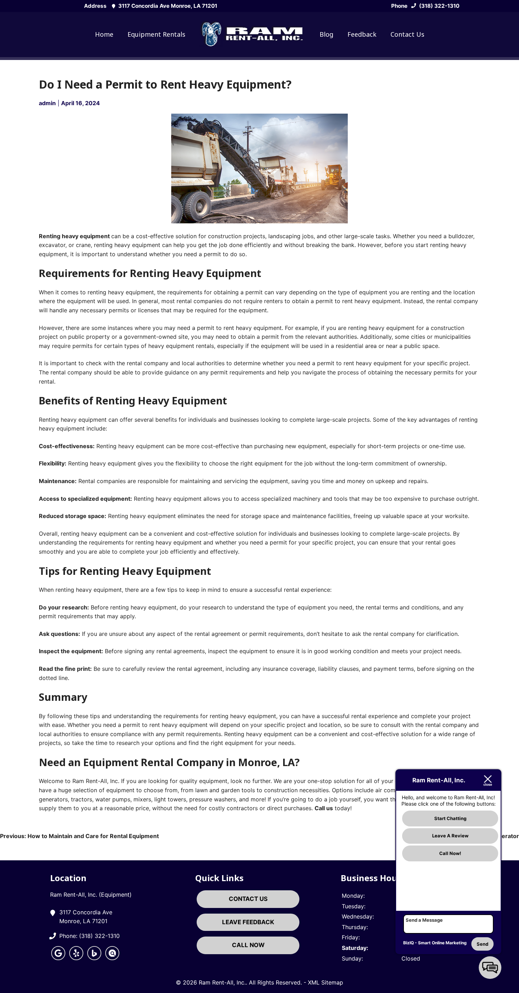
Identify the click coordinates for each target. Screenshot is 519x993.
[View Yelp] (76, 958)
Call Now (248, 945)
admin (47, 103)
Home (104, 34)
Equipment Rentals (156, 34)
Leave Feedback (248, 922)
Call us (324, 808)
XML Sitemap (325, 982)
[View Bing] (94, 958)
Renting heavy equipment (74, 236)
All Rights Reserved (274, 982)
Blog (326, 34)
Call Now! (450, 853)
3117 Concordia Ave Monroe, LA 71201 (167, 5)
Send (482, 944)
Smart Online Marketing (442, 942)
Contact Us (407, 34)
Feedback (361, 34)
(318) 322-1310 (438, 5)
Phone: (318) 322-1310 (89, 935)
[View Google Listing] (58, 958)
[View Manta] (112, 958)
